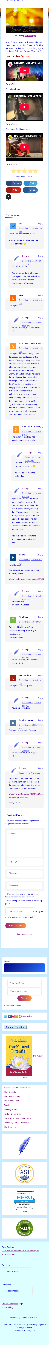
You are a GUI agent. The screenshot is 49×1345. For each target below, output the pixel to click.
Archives (6, 1265)
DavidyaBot (27, 1016)
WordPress (34, 1317)
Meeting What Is (11, 1109)
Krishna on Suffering (12, 1114)
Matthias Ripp (30, 35)
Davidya (25, 256)
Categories (6, 1284)
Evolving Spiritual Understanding (17, 1087)
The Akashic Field (11, 1100)
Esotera (23, 1317)
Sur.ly (29, 1207)
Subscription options (12, 1005)
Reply (40, 224)
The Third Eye (10, 1127)
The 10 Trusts (10, 1092)
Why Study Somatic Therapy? (16, 1122)
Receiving (8, 1105)
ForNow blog (7, 1307)
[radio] (13, 171)
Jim (20, 223)
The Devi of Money (12, 1096)
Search (7, 961)
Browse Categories (10, 1303)
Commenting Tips (24, 934)
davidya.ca (24, 1201)
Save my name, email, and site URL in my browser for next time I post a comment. (21, 895)
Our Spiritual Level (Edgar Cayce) (17, 1118)
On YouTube (11, 84)
